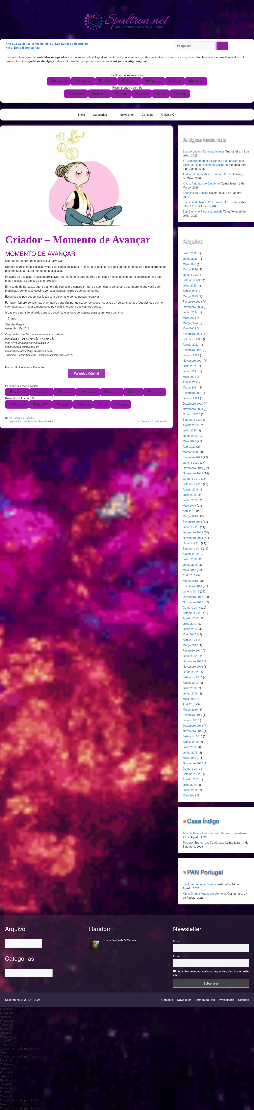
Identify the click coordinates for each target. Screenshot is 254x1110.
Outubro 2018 (191, 543)
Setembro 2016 (192, 677)
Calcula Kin (168, 114)
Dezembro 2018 (193, 532)
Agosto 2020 (191, 425)
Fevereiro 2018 (192, 586)
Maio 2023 (189, 328)
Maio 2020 (189, 441)
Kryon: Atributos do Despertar (201, 183)
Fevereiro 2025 (192, 301)
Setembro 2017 (192, 613)
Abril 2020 (189, 446)
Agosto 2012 (191, 779)
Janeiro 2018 (191, 591)
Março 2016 (190, 709)
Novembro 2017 (193, 602)
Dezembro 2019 (193, 468)
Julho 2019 (190, 495)
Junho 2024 (190, 312)
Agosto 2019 (191, 489)
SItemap (243, 999)
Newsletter (127, 114)
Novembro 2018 (193, 538)
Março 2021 (190, 387)
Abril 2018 (189, 575)
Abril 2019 (189, 511)
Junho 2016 (190, 693)
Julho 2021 (190, 366)
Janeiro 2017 (191, 656)
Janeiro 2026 (191, 275)
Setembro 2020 (192, 419)
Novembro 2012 (193, 763)
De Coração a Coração (21, 418)
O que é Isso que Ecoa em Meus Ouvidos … (32, 421)
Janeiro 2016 (191, 720)
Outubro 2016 (191, 672)
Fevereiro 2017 (192, 650)
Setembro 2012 (192, 774)
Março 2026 (190, 269)
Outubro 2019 (191, 479)
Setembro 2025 (192, 280)
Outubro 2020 (191, 414)
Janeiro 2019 (191, 527)
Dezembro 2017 (193, 597)
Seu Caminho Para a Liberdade (202, 211)
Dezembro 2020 (193, 403)
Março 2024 (190, 323)
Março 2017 (190, 645)
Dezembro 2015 (193, 725)
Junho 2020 (190, 436)
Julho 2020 (190, 430)
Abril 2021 (189, 382)
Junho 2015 (190, 752)
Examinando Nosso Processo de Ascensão (210, 202)
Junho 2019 (190, 500)
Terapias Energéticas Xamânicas (203, 842)
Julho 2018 (190, 559)
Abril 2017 (189, 640)
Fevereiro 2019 (192, 521)
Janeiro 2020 (191, 462)
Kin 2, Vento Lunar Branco (199, 884)
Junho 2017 (190, 629)
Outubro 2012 (191, 768)
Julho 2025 (190, 285)
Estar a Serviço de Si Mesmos (119, 940)
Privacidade (226, 999)
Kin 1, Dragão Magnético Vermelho (205, 893)
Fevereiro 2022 (192, 350)
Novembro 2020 (193, 409)
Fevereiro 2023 (192, 334)
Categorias (100, 114)
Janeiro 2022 (191, 355)
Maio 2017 (189, 634)
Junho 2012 (190, 790)
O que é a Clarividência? (154, 421)
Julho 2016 (190, 688)
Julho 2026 (190, 253)
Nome (177, 941)
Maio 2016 (189, 699)
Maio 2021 (189, 377)
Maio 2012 (189, 795)
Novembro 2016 (193, 666)
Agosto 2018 (191, 554)
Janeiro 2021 (191, 398)
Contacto (147, 114)
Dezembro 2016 (193, 661)
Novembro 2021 (193, 360)
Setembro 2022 (192, 339)
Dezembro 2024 (193, 307)
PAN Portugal (205, 871)
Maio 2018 (189, 570)
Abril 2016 (189, 704)
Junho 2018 (190, 564)
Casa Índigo (203, 820)
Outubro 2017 (191, 607)
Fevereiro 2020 (192, 457)
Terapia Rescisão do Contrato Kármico (207, 833)
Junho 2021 (190, 371)
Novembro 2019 (193, 473)
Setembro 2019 (192, 484)
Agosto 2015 (191, 742)
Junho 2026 (190, 258)
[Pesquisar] (222, 46)
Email (176, 956)
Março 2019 (190, 516)
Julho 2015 (190, 747)
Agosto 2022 (191, 344)
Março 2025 (190, 296)
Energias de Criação (195, 193)
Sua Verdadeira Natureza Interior (203, 151)
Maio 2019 (189, 505)
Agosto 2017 (191, 618)
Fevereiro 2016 (192, 715)
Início (81, 114)
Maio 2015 (189, 758)
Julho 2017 (190, 623)
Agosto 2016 (191, 683)
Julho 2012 (190, 785)
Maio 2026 (189, 264)
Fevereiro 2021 (192, 393)
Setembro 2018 (192, 548)
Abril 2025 (189, 291)
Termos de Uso (205, 999)
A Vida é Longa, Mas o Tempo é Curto (207, 174)
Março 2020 (190, 452)
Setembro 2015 (192, 736)
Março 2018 (190, 581)
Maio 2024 (189, 318)
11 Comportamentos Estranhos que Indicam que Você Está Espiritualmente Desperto (213, 163)
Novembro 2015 (193, 731)
